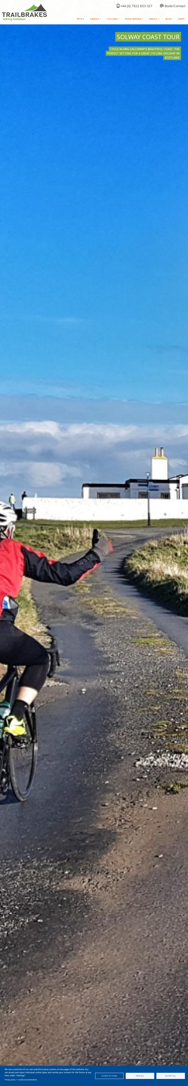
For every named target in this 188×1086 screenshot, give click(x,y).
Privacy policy (10, 1079)
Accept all (170, 1076)
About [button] (153, 18)
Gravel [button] (94, 18)
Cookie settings (109, 1076)
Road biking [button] (133, 18)
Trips (181, 18)
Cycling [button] (112, 18)
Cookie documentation (27, 1079)
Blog (168, 18)
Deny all (140, 1076)
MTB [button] (79, 18)
